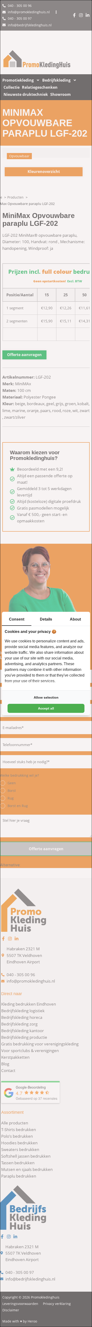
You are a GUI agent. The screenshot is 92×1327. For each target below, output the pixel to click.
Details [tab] (46, 619)
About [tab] (75, 619)
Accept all (46, 708)
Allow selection (46, 697)
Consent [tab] (16, 619)
